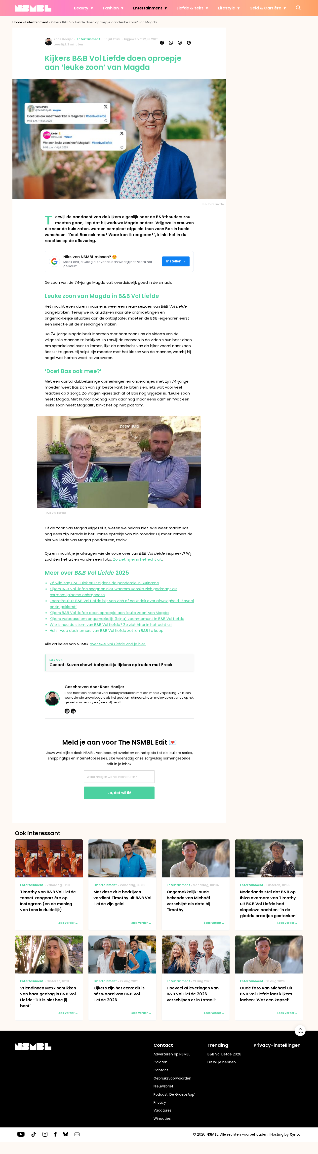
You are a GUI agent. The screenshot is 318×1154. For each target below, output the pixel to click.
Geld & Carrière (265, 8)
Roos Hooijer (63, 39)
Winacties (162, 1118)
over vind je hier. (118, 644)
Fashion (111, 8)
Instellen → (176, 261)
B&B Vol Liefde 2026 (224, 1054)
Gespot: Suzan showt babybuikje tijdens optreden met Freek (110, 664)
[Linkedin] (73, 711)
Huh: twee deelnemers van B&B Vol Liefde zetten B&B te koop (106, 630)
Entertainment (147, 8)
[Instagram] (67, 711)
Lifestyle (226, 8)
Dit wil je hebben (221, 1062)
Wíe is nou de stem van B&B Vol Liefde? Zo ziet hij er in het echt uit (111, 624)
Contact (161, 1070)
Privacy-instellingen (277, 1045)
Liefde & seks (190, 8)
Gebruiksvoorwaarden (172, 1078)
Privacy (160, 1102)
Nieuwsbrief (163, 1086)
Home (17, 22)
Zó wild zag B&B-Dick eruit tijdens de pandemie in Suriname (104, 582)
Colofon (160, 1062)
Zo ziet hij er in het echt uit (137, 559)
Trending (217, 1045)
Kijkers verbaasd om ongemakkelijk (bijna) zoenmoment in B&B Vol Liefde (117, 618)
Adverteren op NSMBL (172, 1054)
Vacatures (162, 1110)
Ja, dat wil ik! (119, 792)
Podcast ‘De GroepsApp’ (174, 1094)
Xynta (295, 1134)
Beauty (81, 8)
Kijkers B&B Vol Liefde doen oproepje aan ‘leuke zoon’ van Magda (109, 612)
